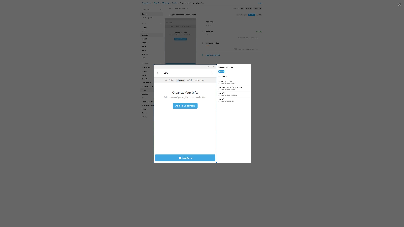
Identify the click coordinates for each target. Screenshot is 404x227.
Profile (221, 71)
